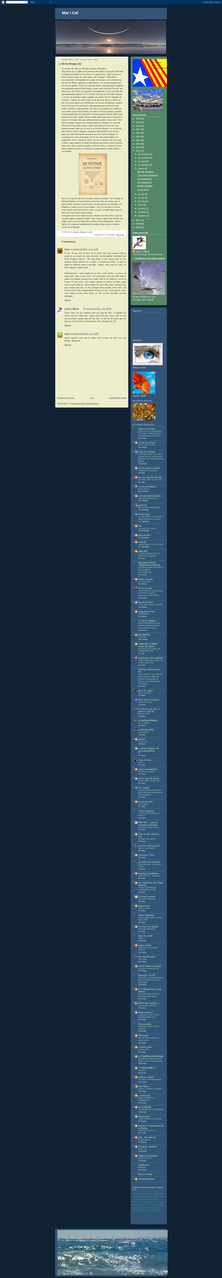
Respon (67, 300)
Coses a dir (143, 742)
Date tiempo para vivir (147, 1005)
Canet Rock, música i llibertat (150, 605)
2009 (138, 224)
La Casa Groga (144, 582)
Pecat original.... (144, 1140)
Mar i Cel (70, 13)
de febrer (142, 212)
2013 (138, 144)
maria (67, 334)
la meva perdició (146, 811)
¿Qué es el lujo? (145, 1158)
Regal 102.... (143, 1149)
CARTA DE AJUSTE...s (148, 1003)
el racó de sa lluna (146, 443)
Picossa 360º (143, 1049)
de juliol (141, 194)
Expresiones (144, 906)
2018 (138, 126)
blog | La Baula (145, 1174)
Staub (140, 938)
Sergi (66, 249)
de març (142, 209)
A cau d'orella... (145, 760)
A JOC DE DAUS (145, 730)
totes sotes (142, 959)
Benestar (142, 1167)
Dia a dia (120, 235)
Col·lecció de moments (149, 468)
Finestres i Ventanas (147, 1147)
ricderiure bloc (145, 1047)
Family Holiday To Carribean (150, 1119)
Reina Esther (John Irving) (149, 507)
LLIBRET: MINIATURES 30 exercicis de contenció (149, 555)
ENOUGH (142, 637)
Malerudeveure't (145, 1012)
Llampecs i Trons (146, 855)
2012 (138, 147)
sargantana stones (146, 612)
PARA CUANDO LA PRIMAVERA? (146, 1099)
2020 (138, 119)
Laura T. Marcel (71, 309)
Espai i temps (143, 489)
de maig (142, 201)
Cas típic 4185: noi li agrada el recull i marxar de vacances (150, 518)
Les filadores (143, 732)
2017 (138, 129)
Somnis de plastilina (148, 769)
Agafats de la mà (145, 702)
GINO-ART (143, 551)
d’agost (141, 169)
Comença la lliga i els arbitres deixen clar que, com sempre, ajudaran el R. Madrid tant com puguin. (150, 457)
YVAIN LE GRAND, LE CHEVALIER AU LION (147, 888)
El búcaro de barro (147, 897)
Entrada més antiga (117, 398)
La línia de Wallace (147, 487)
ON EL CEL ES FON (146, 445)
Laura (140, 762)
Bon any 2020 (144, 714)
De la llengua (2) (144, 179)
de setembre (144, 165)
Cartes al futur (144, 945)
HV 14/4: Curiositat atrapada (149, 1079)
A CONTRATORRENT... (148, 721)
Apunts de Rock (145, 602)
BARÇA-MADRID (145, 186)
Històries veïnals (146, 1077)
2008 (138, 227)
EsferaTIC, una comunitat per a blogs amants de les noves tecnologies (151, 980)
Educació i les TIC (146, 975)
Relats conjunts (145, 579)
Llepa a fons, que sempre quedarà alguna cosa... (148, 1016)
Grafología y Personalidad (150, 658)
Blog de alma (144, 535)
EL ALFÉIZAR (144, 1107)
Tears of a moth (145, 936)
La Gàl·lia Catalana (147, 621)
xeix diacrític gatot (146, 957)
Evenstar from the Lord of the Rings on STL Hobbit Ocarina (150, 1060)
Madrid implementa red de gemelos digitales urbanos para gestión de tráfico (149, 625)
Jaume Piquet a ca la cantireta (150, 544)
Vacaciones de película (147, 498)
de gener (142, 216)
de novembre (144, 158)
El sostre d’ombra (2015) (148, 968)
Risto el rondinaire (147, 452)
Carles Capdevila (146, 915)
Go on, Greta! (143, 723)
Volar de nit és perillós (148, 700)
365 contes (143, 1036)
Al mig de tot (143, 190)
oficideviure (143, 1165)
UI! (139, 753)
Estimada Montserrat (146, 929)
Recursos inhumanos (147, 899)
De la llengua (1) (144, 182)
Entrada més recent (65, 398)
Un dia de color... (146, 802)
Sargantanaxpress (146, 1179)
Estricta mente (144, 908)
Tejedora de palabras (148, 1156)
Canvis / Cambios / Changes (150, 1089)
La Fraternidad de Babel (149, 496)
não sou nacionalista (146, 848)
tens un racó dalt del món (150, 477)
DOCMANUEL (144, 635)
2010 (138, 220)
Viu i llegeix (143, 788)
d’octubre (142, 161)
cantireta (142, 542)
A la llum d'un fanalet (148, 927)
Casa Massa (143, 1086)
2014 (138, 140)
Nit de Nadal (143, 804)
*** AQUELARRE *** (147, 1068)
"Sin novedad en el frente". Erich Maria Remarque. (149, 995)
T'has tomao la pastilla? (147, 175)
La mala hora (144, 1096)
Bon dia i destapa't (145, 172)
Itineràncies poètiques (148, 873)
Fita (140, 526)
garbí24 (141, 739)
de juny (141, 198)
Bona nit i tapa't (145, 691)
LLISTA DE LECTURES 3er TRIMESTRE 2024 (149, 650)
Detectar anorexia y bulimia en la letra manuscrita (150, 661)
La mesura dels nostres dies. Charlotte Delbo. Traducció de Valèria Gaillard (150, 792)
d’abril (141, 205)
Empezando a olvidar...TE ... (149, 781)
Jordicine (142, 505)
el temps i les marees (147, 839)
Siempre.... (142, 1070)
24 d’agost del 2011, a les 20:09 (97, 309)
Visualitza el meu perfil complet (150, 258)
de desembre (144, 154)
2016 (138, 133)
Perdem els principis (146, 772)
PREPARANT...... (145, 614)
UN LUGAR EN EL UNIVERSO (150, 1109)
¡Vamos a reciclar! (146, 429)
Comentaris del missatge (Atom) (85, 404)
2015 (138, 137)
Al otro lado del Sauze (148, 778)
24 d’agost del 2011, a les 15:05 (84, 249)
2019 (138, 122)
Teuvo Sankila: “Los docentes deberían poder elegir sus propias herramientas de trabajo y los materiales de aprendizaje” (150, 679)
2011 (138, 151)
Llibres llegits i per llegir (149, 966)
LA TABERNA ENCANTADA (150, 1056)
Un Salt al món (145, 588)
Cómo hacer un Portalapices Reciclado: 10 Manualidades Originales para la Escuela (150, 433)
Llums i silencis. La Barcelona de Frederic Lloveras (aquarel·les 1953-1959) (150, 593)
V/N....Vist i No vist (147, 1137)
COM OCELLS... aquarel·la (149, 876)
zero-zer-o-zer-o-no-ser (148, 846)
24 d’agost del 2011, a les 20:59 (84, 334)
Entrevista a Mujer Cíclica (148, 827)
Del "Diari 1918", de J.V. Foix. (150, 480)
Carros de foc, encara (147, 528)
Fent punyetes (144, 1024)
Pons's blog (143, 514)
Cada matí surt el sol (146, 1130)
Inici (92, 398)
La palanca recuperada (147, 470)
